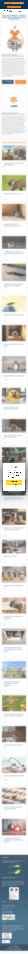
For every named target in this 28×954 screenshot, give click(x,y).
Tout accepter (14, 481)
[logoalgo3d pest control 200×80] (8, 10)
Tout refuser (14, 484)
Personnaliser (14, 486)
